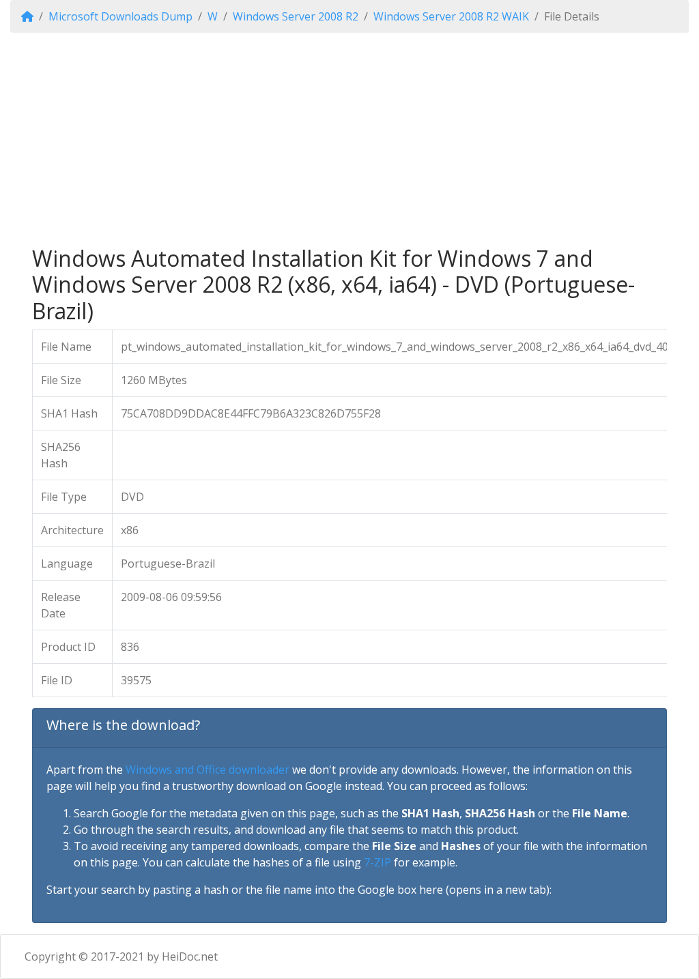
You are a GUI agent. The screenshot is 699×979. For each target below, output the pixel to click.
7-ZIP (377, 862)
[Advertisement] (349, 139)
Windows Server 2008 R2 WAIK (451, 16)
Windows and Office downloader (207, 769)
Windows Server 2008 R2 (295, 16)
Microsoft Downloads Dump (120, 16)
